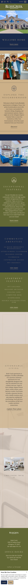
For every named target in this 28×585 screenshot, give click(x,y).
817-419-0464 (14, 546)
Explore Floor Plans (14, 409)
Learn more (14, 44)
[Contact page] (4, 1)
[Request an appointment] (7, 1)
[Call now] (10, 1)
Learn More (14, 220)
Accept (4, 582)
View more (14, 268)
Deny (10, 582)
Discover (14, 127)
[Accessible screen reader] (2, 1)
